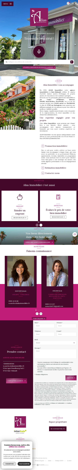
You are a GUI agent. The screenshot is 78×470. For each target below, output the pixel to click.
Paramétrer (10, 464)
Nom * (36, 323)
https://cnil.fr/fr (49, 393)
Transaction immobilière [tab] (56, 146)
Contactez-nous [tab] (52, 173)
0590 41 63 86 (13, 301)
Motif (36, 339)
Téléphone (38, 331)
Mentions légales (39, 460)
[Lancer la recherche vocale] (39, 51)
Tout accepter (24, 464)
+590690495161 (8, 364)
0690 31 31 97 (50, 304)
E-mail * (59, 331)
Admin (49, 460)
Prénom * (59, 323)
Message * (38, 348)
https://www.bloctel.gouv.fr (46, 399)
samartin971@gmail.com (54, 306)
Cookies (69, 460)
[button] (40, 225)
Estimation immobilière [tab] (55, 168)
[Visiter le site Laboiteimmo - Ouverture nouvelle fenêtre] (42, 465)
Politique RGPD (59, 460)
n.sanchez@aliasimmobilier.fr (19, 303)
